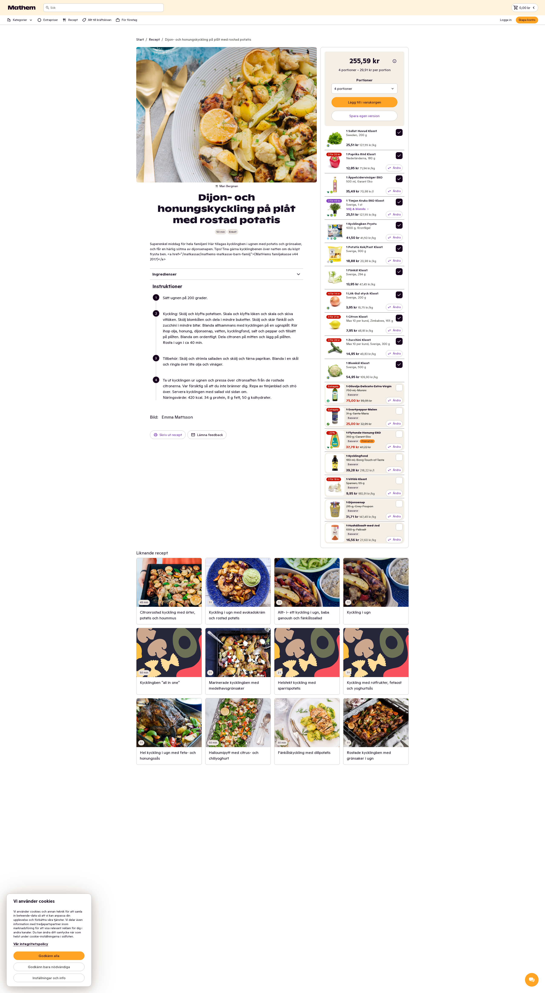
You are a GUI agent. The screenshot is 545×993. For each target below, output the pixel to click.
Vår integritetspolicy (30, 944)
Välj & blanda (356, 209)
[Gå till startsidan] (22, 7)
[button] (228, 303)
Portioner (364, 80)
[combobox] (106, 8)
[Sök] (47, 8)
